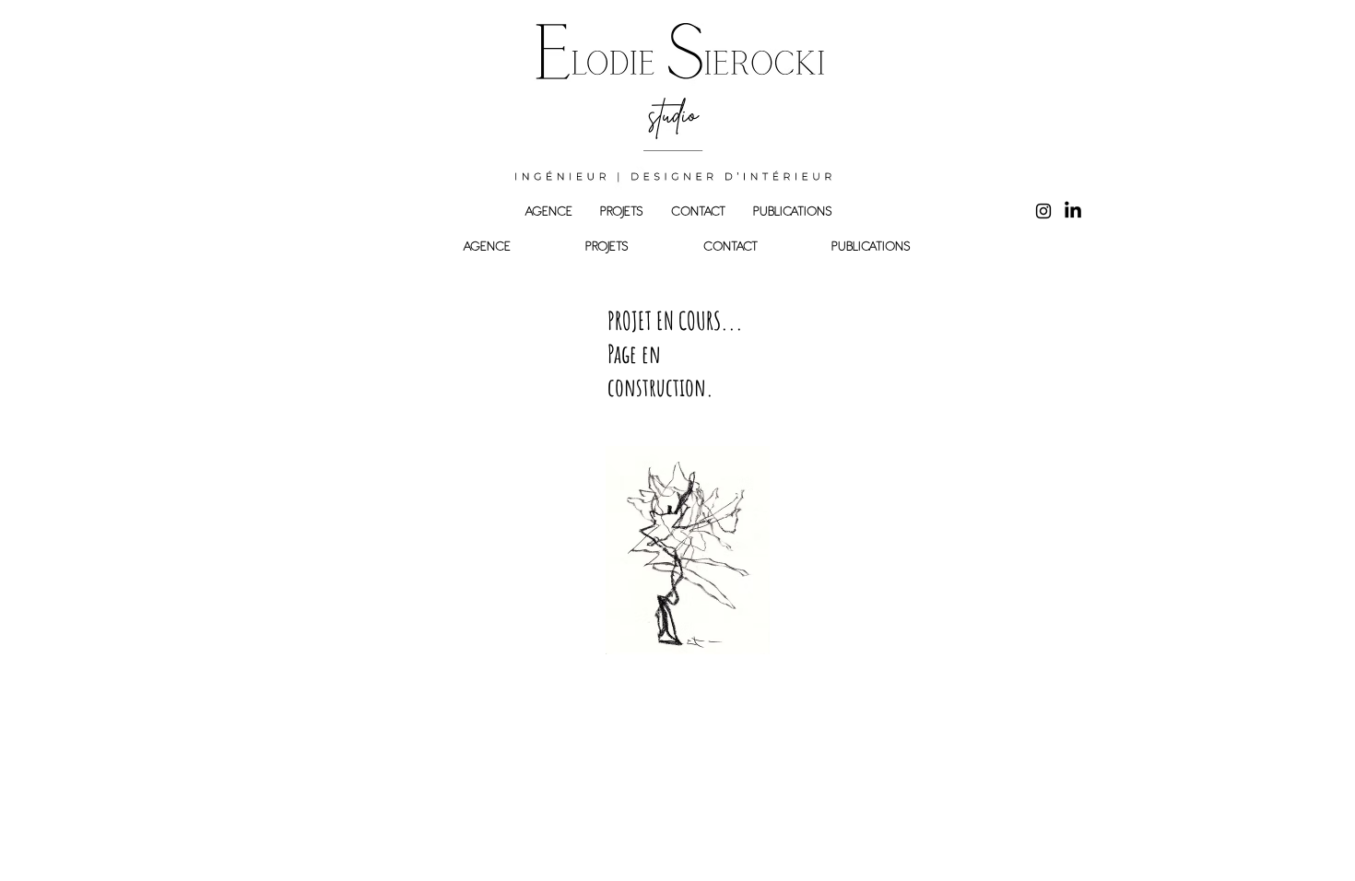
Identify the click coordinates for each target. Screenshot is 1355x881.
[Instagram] (1043, 211)
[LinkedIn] (1073, 211)
